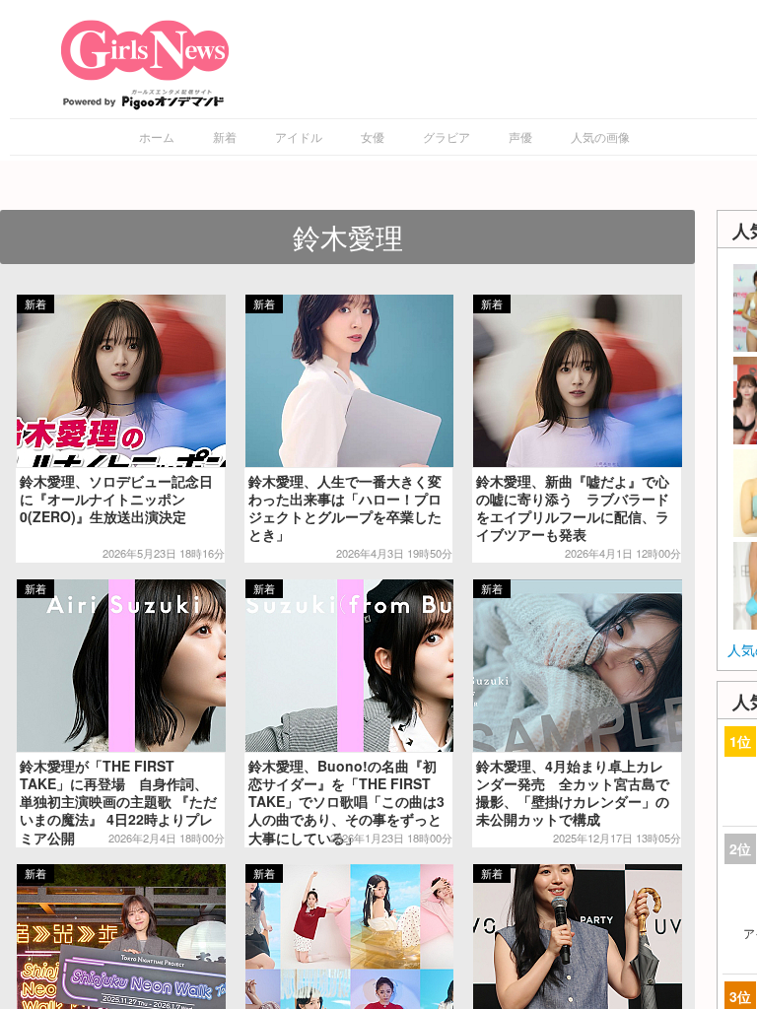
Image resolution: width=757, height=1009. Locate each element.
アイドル (298, 136)
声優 (520, 136)
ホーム (156, 136)
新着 (225, 136)
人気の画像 (600, 136)
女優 (372, 136)
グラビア (446, 136)
